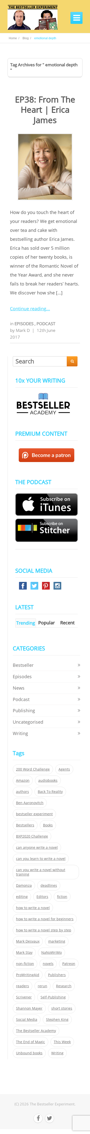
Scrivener (24, 997)
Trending (25, 623)
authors (22, 791)
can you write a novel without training (40, 872)
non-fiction (25, 963)
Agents (64, 769)
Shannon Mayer (29, 1008)
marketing (56, 941)
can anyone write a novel (37, 847)
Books (48, 825)
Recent (67, 623)
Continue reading (28, 309)
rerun (42, 986)
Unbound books (29, 1053)
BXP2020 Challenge (32, 836)
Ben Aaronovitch (30, 803)
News (18, 688)
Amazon (23, 780)
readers (22, 986)
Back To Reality (50, 791)
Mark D (23, 330)
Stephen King (57, 1019)
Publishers (57, 975)
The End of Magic (30, 1042)
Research (64, 986)
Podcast (45, 323)
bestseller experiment (34, 814)
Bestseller (23, 665)
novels (48, 963)
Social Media (26, 1019)
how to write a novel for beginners (45, 919)
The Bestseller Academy (36, 1030)
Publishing (24, 710)
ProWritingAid (27, 975)
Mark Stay (24, 952)
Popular (46, 623)
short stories (61, 1008)
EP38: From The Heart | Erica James (45, 110)
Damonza (24, 885)
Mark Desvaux (28, 941)
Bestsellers (25, 825)
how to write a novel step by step (43, 930)
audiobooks (48, 780)
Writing (20, 733)
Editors (42, 896)
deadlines (48, 885)
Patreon (68, 963)
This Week (62, 1042)
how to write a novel (33, 908)
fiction (62, 896)
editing (22, 896)
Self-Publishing (53, 997)
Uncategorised (28, 722)
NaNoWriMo (51, 952)
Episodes (24, 323)
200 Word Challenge (33, 769)
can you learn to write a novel (41, 858)
